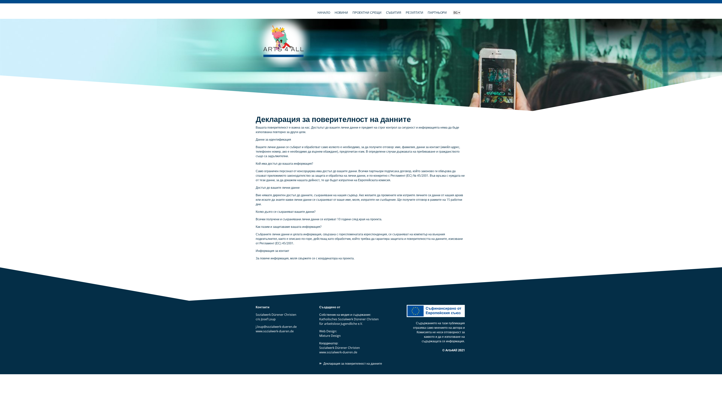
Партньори (437, 13)
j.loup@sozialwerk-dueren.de (276, 327)
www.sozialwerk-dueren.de (275, 331)
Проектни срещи (367, 13)
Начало (324, 13)
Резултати (414, 13)
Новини (341, 13)
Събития (393, 13)
